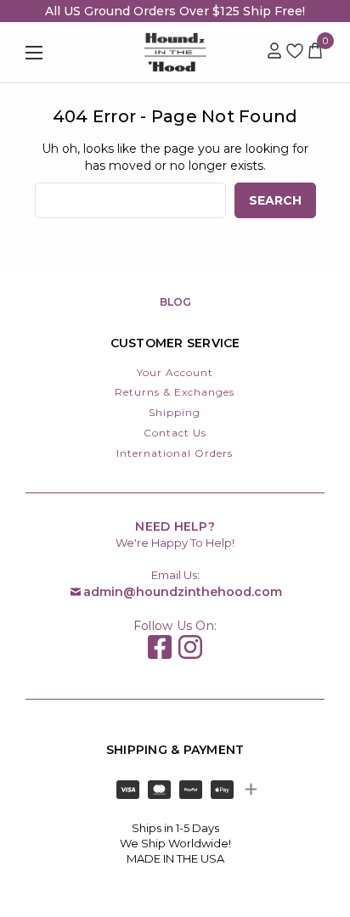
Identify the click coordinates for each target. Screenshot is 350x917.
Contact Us (175, 432)
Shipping (174, 412)
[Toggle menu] (55, 52)
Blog (175, 301)
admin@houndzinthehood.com (182, 591)
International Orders (174, 453)
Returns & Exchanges (174, 391)
